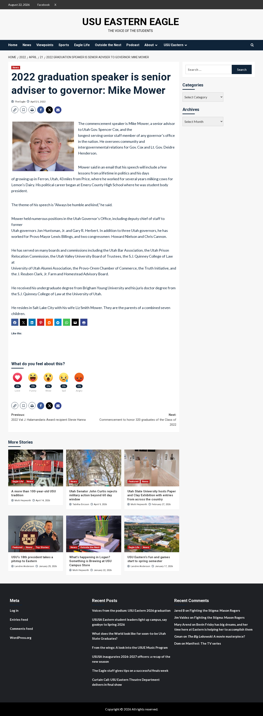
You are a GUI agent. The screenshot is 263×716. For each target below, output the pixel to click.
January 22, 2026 (103, 570)
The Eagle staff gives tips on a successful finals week (130, 670)
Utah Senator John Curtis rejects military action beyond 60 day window (93, 495)
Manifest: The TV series (203, 643)
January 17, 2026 (164, 566)
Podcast (132, 45)
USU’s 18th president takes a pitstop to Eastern (32, 559)
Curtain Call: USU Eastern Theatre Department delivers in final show (126, 682)
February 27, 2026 (161, 504)
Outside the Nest (108, 45)
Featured (133, 481)
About (149, 45)
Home (12, 45)
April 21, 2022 (38, 101)
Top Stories (42, 547)
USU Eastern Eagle (130, 22)
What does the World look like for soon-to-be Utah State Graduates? (129, 636)
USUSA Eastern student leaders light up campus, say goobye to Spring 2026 (129, 622)
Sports (64, 45)
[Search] (252, 45)
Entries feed (19, 619)
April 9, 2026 (100, 504)
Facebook (43, 4)
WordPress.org (20, 637)
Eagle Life (82, 45)
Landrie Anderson (24, 566)
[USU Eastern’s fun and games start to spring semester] (151, 534)
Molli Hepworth (23, 500)
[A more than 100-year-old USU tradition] (35, 468)
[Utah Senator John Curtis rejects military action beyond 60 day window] (93, 468)
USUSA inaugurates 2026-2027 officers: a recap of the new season (131, 659)
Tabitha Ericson (81, 504)
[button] (14, 109)
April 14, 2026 (43, 500)
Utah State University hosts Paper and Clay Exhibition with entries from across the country (151, 495)
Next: (137, 420)
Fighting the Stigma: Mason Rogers (215, 610)
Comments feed (21, 628)
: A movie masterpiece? (216, 636)
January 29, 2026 (48, 566)
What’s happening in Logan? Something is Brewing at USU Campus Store (90, 561)
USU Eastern (173, 45)
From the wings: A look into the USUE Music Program (130, 647)
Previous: (48, 417)
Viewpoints (44, 45)
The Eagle (20, 101)
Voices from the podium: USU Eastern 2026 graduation (131, 610)
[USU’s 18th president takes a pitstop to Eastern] (35, 534)
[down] (156, 45)
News (27, 45)
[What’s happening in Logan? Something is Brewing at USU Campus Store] (93, 534)
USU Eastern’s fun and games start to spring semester (148, 559)
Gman (178, 636)
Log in (14, 610)
